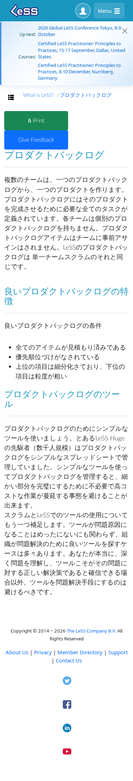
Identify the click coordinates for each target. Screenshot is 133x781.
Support (118, 652)
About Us (17, 652)
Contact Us (69, 660)
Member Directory (79, 652)
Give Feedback (36, 139)
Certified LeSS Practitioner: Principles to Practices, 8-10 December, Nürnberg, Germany (79, 71)
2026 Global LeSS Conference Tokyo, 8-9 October (79, 31)
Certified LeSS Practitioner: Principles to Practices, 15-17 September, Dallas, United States (81, 49)
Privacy (43, 652)
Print (37, 120)
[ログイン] (83, 11)
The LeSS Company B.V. (91, 631)
